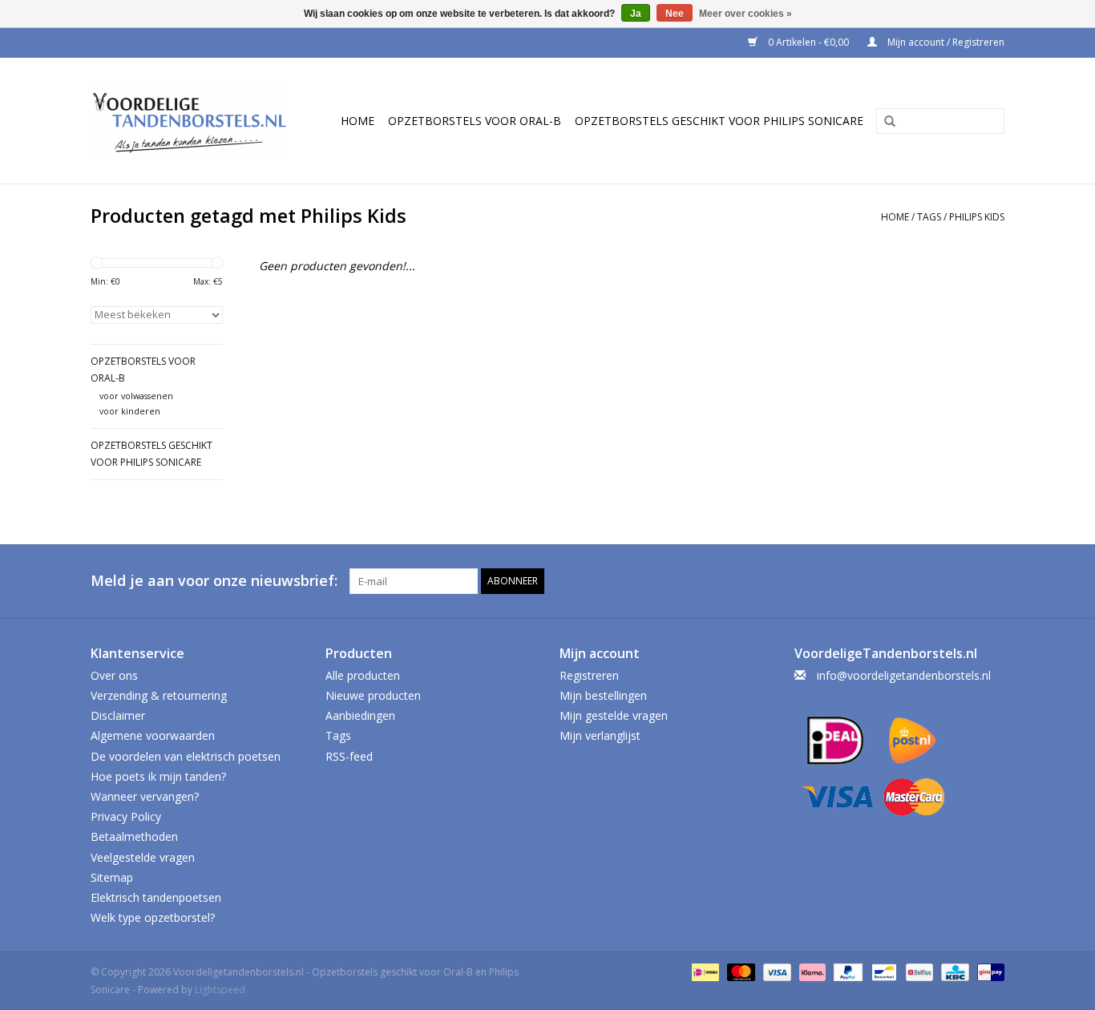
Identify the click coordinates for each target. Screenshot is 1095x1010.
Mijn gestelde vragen (614, 715)
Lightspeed (220, 989)
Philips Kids (976, 217)
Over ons (114, 675)
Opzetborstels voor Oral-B (474, 120)
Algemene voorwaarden (153, 735)
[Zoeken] (884, 121)
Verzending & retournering (159, 695)
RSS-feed (349, 756)
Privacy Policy (126, 816)
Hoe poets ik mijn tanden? (158, 776)
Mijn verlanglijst (600, 735)
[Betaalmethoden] (703, 971)
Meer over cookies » (745, 13)
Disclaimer (118, 715)
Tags (929, 217)
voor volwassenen (136, 396)
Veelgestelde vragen (143, 857)
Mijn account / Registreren (944, 42)
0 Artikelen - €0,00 (808, 42)
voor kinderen (129, 411)
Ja (635, 13)
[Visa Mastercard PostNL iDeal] (899, 767)
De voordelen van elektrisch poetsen (186, 756)
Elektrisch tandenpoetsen (156, 897)
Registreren (589, 675)
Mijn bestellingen (603, 695)
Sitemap (112, 877)
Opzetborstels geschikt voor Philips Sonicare (719, 120)
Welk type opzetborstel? (153, 917)
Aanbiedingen (360, 715)
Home (357, 120)
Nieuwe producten (373, 695)
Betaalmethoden (134, 836)
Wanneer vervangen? (145, 796)
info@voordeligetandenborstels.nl (904, 675)
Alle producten (362, 675)
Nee (674, 13)
